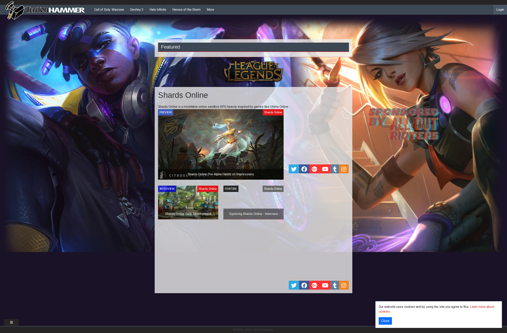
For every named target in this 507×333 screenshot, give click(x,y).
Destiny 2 (136, 9)
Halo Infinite (158, 9)
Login (500, 9)
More (210, 9)
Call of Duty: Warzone (109, 9)
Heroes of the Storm (186, 9)
